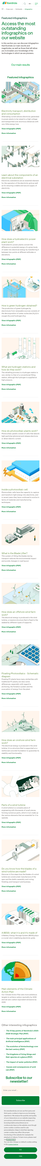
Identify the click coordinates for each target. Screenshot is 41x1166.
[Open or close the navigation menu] (36, 4)
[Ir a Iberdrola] (10, 3)
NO (20, 1149)
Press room (9, 9)
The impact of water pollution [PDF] (22, 1062)
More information (9, 133)
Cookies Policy (11, 1139)
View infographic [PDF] (11, 129)
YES (20, 1156)
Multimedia (18, 9)
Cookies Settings (13, 1144)
